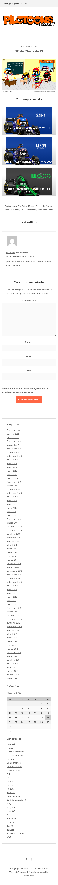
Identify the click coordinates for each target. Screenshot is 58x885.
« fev (9, 731)
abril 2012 (11, 645)
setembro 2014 (14, 537)
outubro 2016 (13, 452)
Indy (9, 803)
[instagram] (32, 859)
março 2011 (12, 671)
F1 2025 (11, 792)
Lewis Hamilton (28, 210)
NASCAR (11, 815)
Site (29, 370)
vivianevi (10, 252)
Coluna (10, 759)
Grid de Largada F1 (16, 800)
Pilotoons (11, 818)
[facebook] (26, 859)
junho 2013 (12, 593)
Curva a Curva (14, 770)
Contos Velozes (14, 766)
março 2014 (12, 560)
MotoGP (11, 811)
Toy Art (10, 829)
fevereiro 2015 (14, 519)
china (14, 206)
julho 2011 (11, 667)
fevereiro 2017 (14, 441)
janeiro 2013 (13, 612)
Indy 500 (11, 807)
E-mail (29, 356)
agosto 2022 (13, 434)
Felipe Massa (27, 206)
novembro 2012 (14, 619)
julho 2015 (12, 500)
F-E (8, 774)
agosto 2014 (13, 541)
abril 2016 (12, 474)
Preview (11, 822)
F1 (19, 206)
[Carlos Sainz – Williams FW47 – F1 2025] (29, 120)
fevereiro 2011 (13, 675)
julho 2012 (12, 634)
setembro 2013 (14, 582)
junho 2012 (12, 637)
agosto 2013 (13, 586)
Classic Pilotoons (15, 755)
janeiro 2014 (13, 567)
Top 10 (10, 826)
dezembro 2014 (14, 526)
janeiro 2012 (13, 656)
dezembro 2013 (14, 571)
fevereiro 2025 (14, 430)
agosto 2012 (13, 630)
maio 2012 (12, 641)
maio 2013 (12, 597)
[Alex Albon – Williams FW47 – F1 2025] (29, 150)
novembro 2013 (14, 575)
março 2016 (13, 478)
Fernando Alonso (44, 206)
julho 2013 (12, 589)
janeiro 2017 (13, 445)
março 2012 (12, 649)
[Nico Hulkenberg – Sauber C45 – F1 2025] (29, 181)
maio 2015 (12, 508)
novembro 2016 (14, 449)
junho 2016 (12, 467)
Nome (29, 342)
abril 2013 (11, 600)
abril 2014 (11, 556)
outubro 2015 (13, 489)
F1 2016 (10, 785)
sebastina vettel (46, 210)
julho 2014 (12, 545)
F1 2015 (10, 781)
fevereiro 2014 (14, 563)
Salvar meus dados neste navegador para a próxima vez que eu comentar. (25, 390)
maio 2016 (12, 471)
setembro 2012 (14, 626)
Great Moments (14, 796)
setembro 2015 (14, 493)
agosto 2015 (13, 497)
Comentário (29, 301)
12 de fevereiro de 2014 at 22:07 (22, 256)
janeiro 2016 (13, 486)
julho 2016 (12, 463)
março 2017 (13, 437)
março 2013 (12, 604)
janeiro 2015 (13, 523)
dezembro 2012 (14, 615)
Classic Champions (16, 752)
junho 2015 (12, 504)
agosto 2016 (13, 460)
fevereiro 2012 (14, 652)
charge (10, 748)
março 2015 (12, 515)
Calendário (12, 744)
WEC (9, 837)
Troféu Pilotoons (15, 833)
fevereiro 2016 (14, 482)
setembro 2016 (14, 456)
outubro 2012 (13, 623)
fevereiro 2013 (14, 608)
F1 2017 (10, 789)
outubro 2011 (13, 660)
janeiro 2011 (12, 678)
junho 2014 (12, 549)
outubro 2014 (13, 534)
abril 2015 (11, 511)
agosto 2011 (13, 663)
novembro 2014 (14, 530)
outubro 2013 (13, 578)
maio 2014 (12, 552)
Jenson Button (12, 210)
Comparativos (14, 763)
